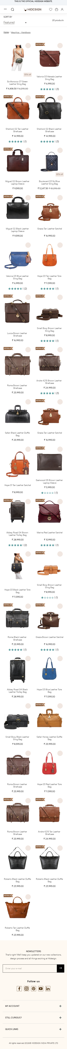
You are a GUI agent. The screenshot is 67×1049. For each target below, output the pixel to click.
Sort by (8, 17)
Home (6, 32)
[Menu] (5, 10)
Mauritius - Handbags (21, 32)
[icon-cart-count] (56, 9)
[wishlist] (50, 9)
